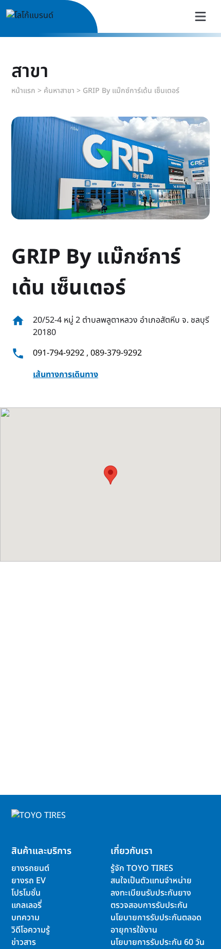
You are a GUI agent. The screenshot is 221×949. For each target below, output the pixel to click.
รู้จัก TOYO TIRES (141, 868)
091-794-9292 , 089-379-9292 (87, 353)
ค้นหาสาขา (59, 90)
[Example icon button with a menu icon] (200, 16)
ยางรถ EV (28, 880)
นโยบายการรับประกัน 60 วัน (157, 942)
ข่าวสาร (23, 942)
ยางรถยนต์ (30, 868)
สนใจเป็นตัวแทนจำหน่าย (151, 880)
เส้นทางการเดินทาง (65, 374)
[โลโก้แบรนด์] (41, 16)
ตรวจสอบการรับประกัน (149, 905)
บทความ (25, 917)
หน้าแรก (23, 90)
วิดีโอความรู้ (30, 930)
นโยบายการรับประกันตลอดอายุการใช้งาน (155, 923)
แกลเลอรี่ (26, 905)
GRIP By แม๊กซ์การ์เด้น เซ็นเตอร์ (131, 90)
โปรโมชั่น (26, 893)
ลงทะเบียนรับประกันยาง (150, 893)
